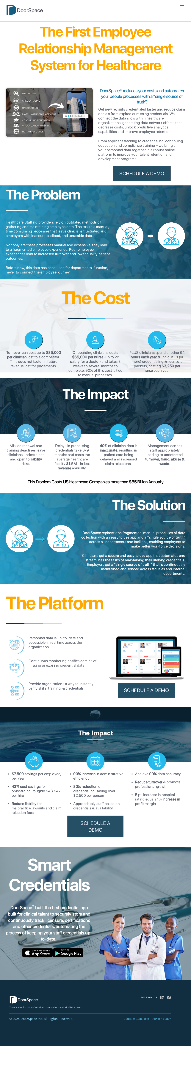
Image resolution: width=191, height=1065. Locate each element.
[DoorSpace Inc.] (24, 14)
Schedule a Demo (141, 173)
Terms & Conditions (136, 1018)
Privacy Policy (161, 1018)
